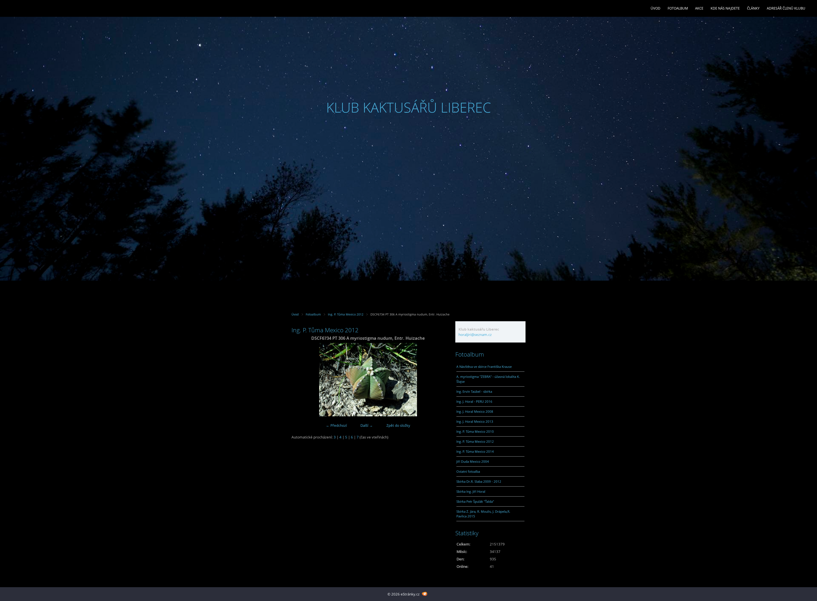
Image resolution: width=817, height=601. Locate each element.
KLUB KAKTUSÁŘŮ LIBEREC (408, 107)
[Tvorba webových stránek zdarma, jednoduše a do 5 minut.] (424, 593)
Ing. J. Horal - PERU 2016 (474, 401)
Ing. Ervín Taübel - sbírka (474, 391)
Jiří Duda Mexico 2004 (472, 461)
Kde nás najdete (725, 8)
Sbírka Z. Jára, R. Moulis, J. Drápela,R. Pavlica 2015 (483, 513)
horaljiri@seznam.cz (475, 334)
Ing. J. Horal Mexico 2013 (474, 421)
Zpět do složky (398, 425)
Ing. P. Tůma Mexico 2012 (345, 314)
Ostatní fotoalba (468, 471)
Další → (366, 425)
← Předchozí (336, 425)
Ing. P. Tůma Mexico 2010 (475, 431)
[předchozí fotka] (298, 379)
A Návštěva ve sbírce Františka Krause (484, 366)
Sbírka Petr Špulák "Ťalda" (475, 501)
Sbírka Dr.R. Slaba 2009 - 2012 (478, 481)
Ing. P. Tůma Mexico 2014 (475, 451)
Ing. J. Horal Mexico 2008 (474, 411)
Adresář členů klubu (786, 8)
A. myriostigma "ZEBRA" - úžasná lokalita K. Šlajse (488, 378)
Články (753, 8)
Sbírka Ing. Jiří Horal (470, 491)
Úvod (655, 8)
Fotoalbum (678, 8)
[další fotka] (438, 379)
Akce (699, 8)
